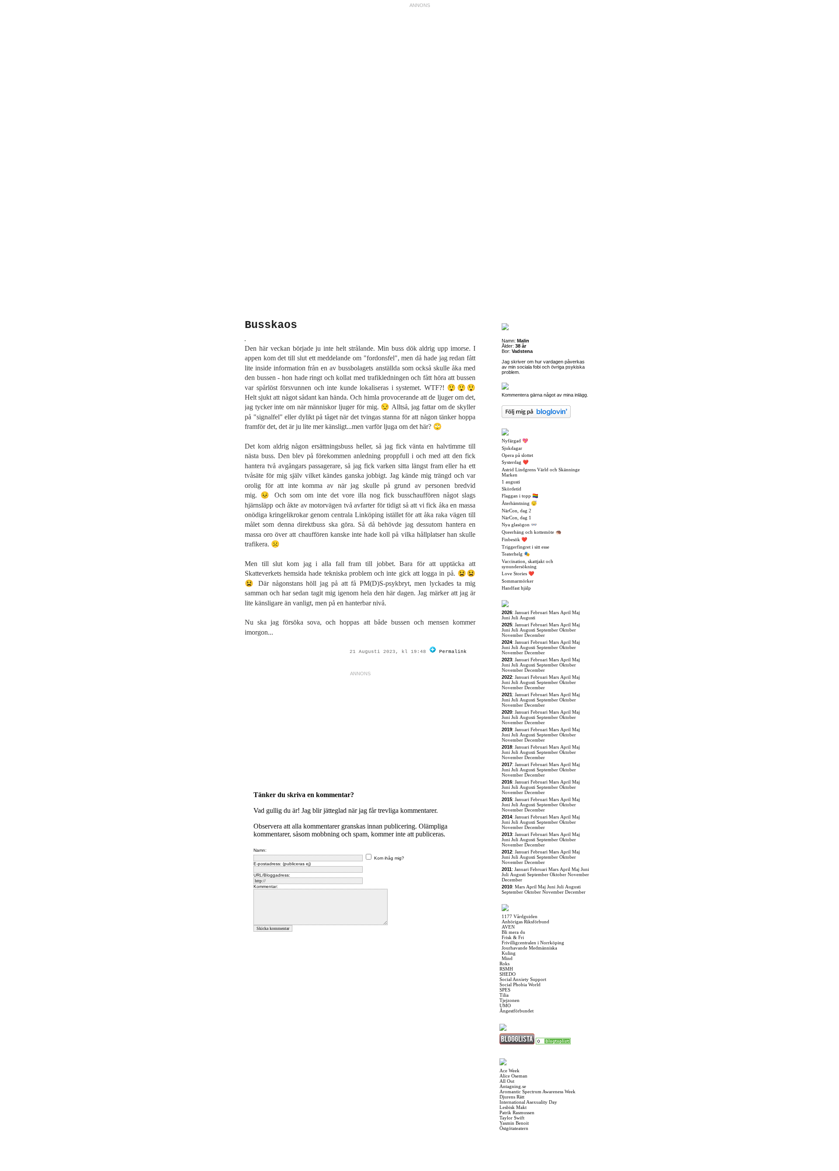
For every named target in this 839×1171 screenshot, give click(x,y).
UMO (505, 1005)
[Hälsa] (553, 1042)
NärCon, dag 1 (516, 517)
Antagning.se (512, 1086)
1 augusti (511, 481)
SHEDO (507, 974)
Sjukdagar (512, 448)
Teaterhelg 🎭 (516, 553)
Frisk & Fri (513, 937)
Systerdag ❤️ (515, 462)
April (565, 612)
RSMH (506, 968)
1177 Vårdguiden (519, 916)
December (534, 635)
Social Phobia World (520, 984)
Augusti (527, 617)
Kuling (509, 953)
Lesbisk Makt (513, 1107)
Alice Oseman (513, 1075)
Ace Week (509, 1070)
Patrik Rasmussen (516, 1112)
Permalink (453, 651)
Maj (576, 612)
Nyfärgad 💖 (515, 440)
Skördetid (511, 488)
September (547, 629)
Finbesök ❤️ (514, 539)
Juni (506, 617)
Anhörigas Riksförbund (525, 921)
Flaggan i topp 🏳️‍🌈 (520, 495)
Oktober (567, 629)
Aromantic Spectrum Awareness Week (537, 1091)
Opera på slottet (517, 455)
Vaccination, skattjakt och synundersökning (527, 564)
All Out (506, 1081)
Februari (539, 612)
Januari (522, 612)
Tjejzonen (509, 1000)
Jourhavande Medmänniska (529, 947)
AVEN (508, 926)
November (512, 635)
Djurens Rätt (511, 1096)
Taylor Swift (511, 1117)
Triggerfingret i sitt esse (525, 546)
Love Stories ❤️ (518, 573)
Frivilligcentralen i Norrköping (533, 942)
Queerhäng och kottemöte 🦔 (532, 532)
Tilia (504, 995)
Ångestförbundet (516, 1010)
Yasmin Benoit (514, 1123)
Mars (554, 612)
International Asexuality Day (528, 1102)
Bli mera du (513, 932)
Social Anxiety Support (522, 979)
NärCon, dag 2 (516, 510)
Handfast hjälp (516, 588)
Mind (507, 958)
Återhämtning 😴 (519, 503)
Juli (514, 617)
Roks (504, 963)
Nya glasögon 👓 (519, 524)
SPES (504, 989)
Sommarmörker (518, 581)
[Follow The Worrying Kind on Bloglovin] (432, 651)
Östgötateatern (513, 1128)
